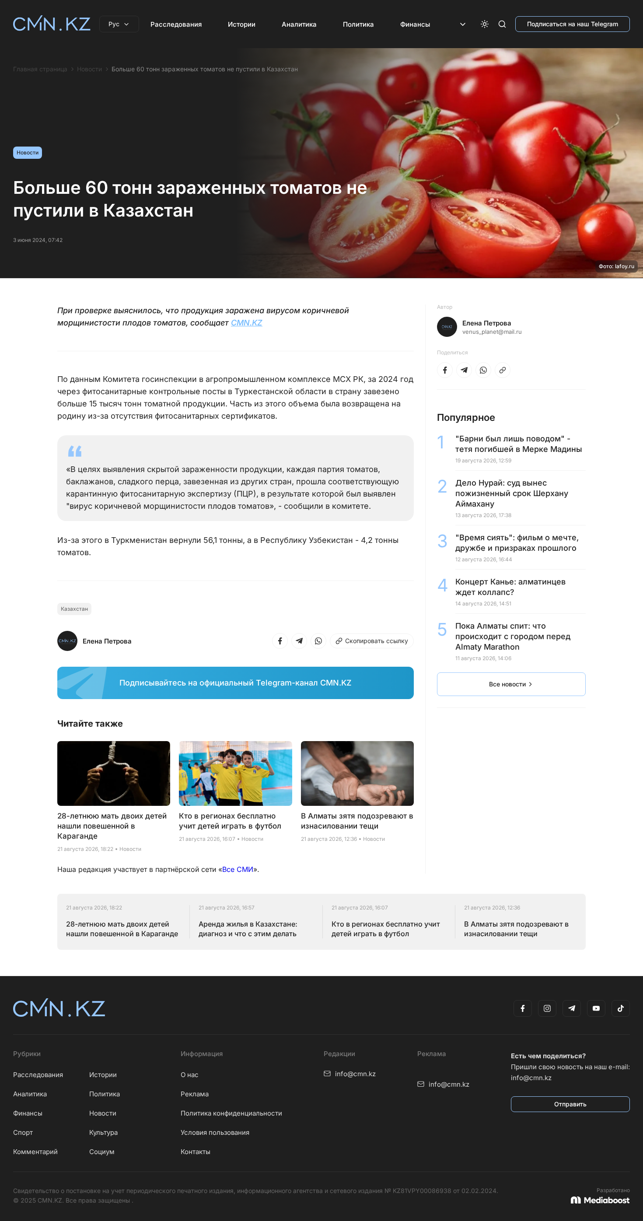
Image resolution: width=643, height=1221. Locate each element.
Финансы (415, 24)
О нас (190, 1075)
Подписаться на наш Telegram (572, 24)
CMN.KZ (246, 322)
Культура (103, 1132)
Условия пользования (215, 1132)
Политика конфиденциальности (231, 1113)
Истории (241, 24)
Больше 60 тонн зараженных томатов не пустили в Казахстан (205, 69)
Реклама (195, 1094)
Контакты (195, 1152)
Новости (89, 69)
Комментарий (35, 1152)
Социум (102, 1152)
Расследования (176, 24)
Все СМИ (237, 869)
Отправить (570, 1104)
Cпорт (23, 1132)
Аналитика (299, 24)
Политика (358, 24)
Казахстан (74, 608)
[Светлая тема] (484, 24)
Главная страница (40, 69)
